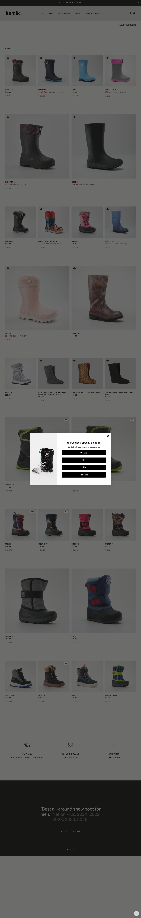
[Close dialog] (108, 436)
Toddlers (84, 475)
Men (84, 460)
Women (84, 453)
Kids (84, 467)
